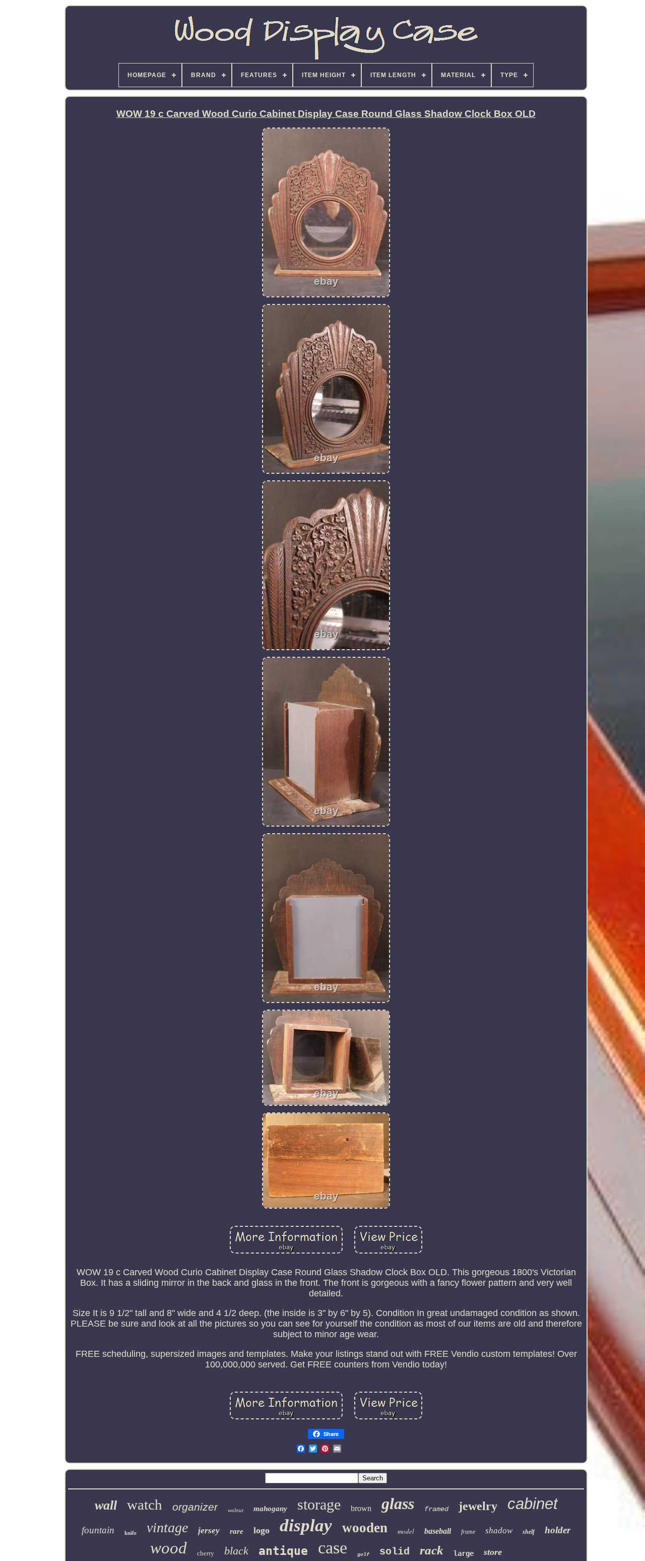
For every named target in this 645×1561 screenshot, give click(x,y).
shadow (498, 1530)
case (332, 1547)
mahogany (270, 1509)
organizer (195, 1507)
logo (261, 1530)
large (464, 1553)
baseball (437, 1531)
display (306, 1525)
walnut (235, 1510)
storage (319, 1504)
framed (436, 1509)
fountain (98, 1530)
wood (168, 1548)
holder (557, 1530)
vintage (167, 1527)
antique (283, 1550)
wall (106, 1505)
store (493, 1552)
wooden (365, 1527)
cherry (205, 1553)
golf (363, 1554)
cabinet (532, 1504)
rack (431, 1550)
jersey (209, 1530)
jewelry (478, 1506)
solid (394, 1551)
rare (236, 1531)
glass (397, 1503)
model (406, 1531)
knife (130, 1533)
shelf (529, 1531)
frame (468, 1531)
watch (144, 1504)
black (236, 1550)
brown (361, 1508)
